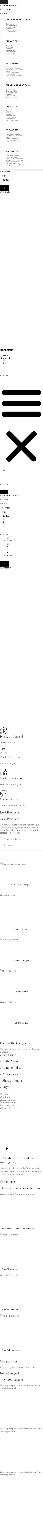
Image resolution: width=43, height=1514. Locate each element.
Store (5, 13)
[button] (21, 425)
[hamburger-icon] (4, 2)
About (5, 499)
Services (6, 171)
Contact (6, 180)
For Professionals (10, 5)
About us (6, 9)
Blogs (4, 175)
